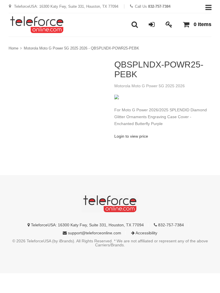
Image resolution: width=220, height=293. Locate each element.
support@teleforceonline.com (94, 233)
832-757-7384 (170, 225)
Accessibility (146, 233)
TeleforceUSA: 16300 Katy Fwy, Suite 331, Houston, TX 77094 (87, 225)
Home (13, 48)
